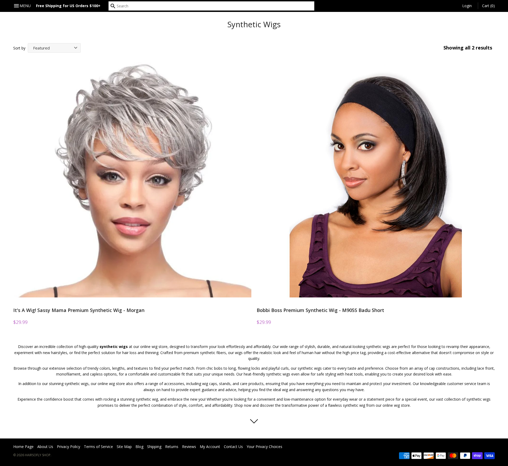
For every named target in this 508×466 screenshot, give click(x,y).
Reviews (189, 446)
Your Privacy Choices (264, 446)
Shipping (154, 446)
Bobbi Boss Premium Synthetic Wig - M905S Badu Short (320, 310)
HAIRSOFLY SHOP (38, 455)
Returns (171, 446)
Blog (139, 446)
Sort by (19, 48)
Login (467, 5)
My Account (210, 446)
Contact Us (233, 446)
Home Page (23, 446)
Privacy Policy (68, 446)
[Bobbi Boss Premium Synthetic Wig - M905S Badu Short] (376, 178)
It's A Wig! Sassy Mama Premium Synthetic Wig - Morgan (78, 310)
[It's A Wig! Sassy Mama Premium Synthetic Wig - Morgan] (132, 178)
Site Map (124, 446)
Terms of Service (98, 446)
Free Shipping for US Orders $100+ (68, 5)
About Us (45, 446)
